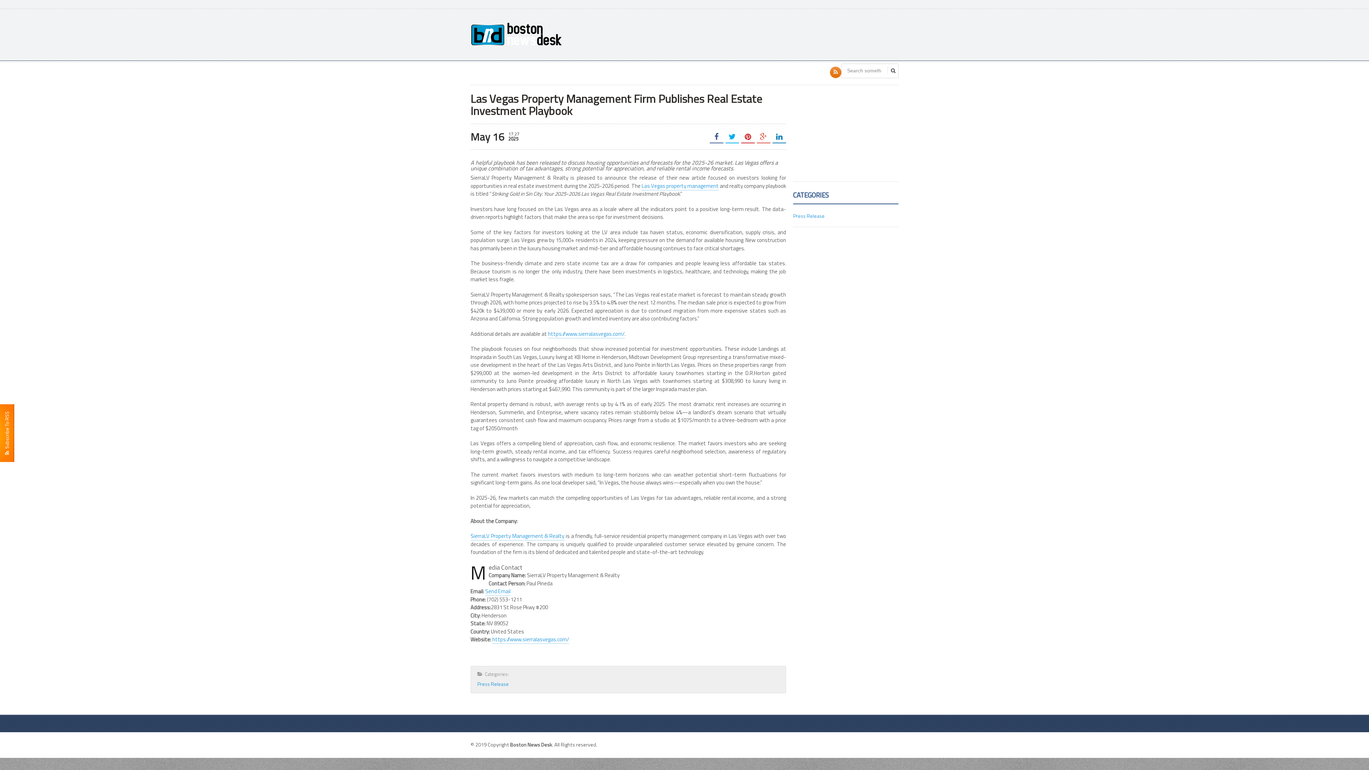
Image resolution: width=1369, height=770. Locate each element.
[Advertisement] (768, 34)
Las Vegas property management (680, 186)
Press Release (493, 684)
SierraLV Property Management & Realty (517, 536)
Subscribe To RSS (7, 431)
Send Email (498, 591)
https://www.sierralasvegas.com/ (586, 334)
